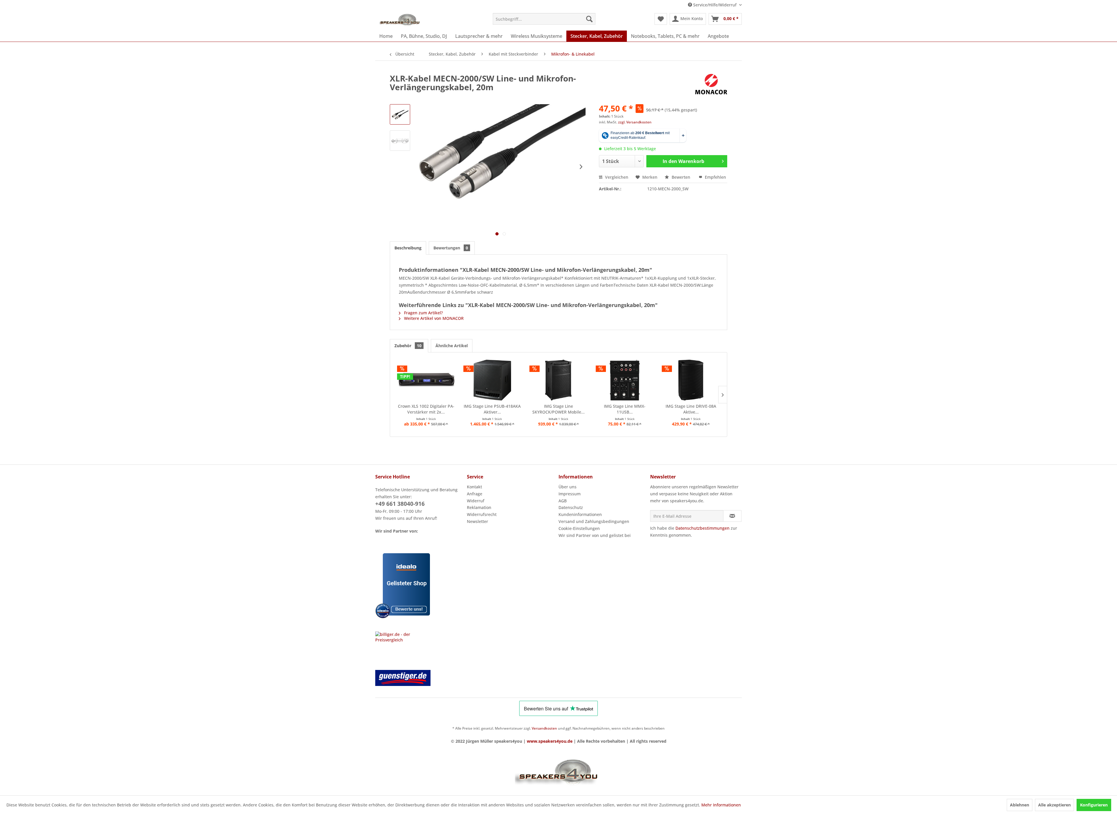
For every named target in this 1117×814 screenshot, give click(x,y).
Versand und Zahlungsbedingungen (593, 521)
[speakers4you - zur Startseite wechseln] (400, 20)
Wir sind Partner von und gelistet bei (594, 535)
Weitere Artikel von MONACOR (433, 318)
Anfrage (474, 493)
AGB (562, 500)
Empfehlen (715, 177)
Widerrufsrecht (482, 514)
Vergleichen (616, 177)
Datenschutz (570, 507)
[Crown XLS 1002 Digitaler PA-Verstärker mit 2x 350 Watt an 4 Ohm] (426, 380)
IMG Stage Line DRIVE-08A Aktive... (691, 409)
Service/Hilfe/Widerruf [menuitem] (715, 5)
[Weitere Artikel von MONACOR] (711, 84)
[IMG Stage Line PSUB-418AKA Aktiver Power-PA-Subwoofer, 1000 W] (492, 380)
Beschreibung (407, 248)
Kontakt (474, 487)
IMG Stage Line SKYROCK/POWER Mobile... (558, 409)
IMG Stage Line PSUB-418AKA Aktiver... (492, 409)
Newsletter (477, 521)
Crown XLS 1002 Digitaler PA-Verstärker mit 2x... (426, 409)
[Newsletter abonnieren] (732, 516)
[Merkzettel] (660, 19)
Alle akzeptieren (1054, 805)
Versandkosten (544, 728)
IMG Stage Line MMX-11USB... (624, 409)
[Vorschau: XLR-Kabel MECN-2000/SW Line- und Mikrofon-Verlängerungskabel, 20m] (400, 114)
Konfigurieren (1094, 805)
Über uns (567, 487)
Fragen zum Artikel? (423, 312)
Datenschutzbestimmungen (702, 528)
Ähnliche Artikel (451, 345)
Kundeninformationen (580, 514)
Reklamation (479, 507)
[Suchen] (589, 19)
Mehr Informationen (721, 805)
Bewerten (680, 177)
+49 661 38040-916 (400, 504)
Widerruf (475, 500)
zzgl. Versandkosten (635, 122)
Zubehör (407, 345)
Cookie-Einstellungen (579, 528)
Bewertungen (450, 248)
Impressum (569, 493)
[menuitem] (544, 19)
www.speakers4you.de (549, 741)
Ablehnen (1019, 805)
